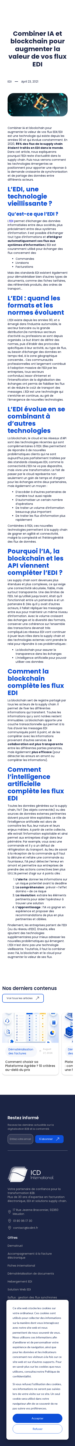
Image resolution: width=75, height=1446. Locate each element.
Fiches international (21, 1266)
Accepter (37, 1418)
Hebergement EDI (20, 1281)
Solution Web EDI (19, 1289)
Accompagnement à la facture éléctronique (30, 1256)
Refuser (38, 1428)
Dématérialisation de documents (31, 1274)
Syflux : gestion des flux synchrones (32, 1297)
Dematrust (15, 1246)
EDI (11, 221)
